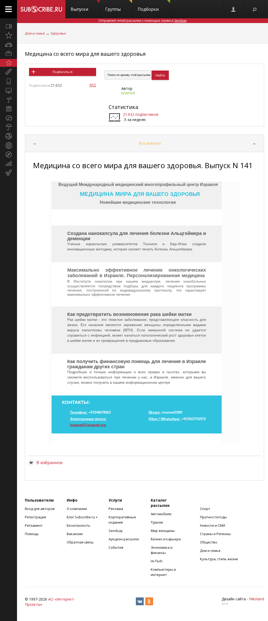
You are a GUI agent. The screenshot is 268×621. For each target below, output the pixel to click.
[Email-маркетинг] (8, 173)
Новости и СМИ (212, 525)
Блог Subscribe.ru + (82, 517)
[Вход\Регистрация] (233, 9)
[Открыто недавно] (8, 35)
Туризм (157, 522)
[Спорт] (8, 136)
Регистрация (35, 517)
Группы (113, 9)
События (116, 547)
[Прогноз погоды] (8, 127)
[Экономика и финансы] (8, 164)
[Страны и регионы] (8, 145)
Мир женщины (163, 530)
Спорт (205, 508)
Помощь (32, 533)
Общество (208, 542)
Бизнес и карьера (166, 539)
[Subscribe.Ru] (41, 9)
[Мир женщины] (8, 72)
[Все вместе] (8, 26)
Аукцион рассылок (124, 539)
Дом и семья (35, 33)
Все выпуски (150, 143)
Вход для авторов (40, 508)
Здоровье (58, 33)
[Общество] (8, 118)
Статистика (123, 107)
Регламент (34, 525)
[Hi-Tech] (8, 81)
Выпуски (79, 9)
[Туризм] (8, 154)
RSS (93, 85)
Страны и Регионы (215, 533)
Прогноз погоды (213, 517)
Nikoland (256, 598)
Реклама (116, 508)
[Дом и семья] (8, 63)
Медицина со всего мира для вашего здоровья (85, 53)
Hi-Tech (157, 561)
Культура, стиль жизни (219, 559)
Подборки (148, 9)
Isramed (128, 92)
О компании (77, 508)
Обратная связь (80, 542)
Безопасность (78, 525)
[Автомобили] (8, 44)
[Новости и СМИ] (8, 109)
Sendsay (116, 530)
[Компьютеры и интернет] (8, 90)
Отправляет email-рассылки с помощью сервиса (142, 20)
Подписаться (62, 72)
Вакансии (75, 533)
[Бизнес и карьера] (8, 54)
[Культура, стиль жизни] (8, 99)
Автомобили (161, 514)
